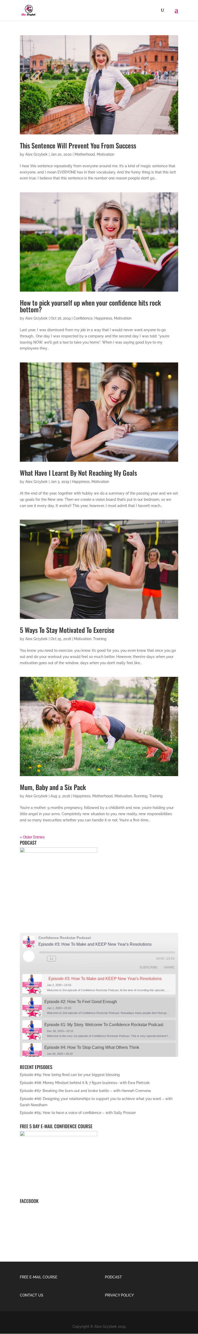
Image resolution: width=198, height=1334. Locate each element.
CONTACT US (31, 1295)
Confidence (83, 318)
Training (99, 639)
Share (169, 967)
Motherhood (85, 154)
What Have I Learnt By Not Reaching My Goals (78, 473)
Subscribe (148, 967)
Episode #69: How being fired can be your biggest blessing (70, 1075)
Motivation (105, 154)
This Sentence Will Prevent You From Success (78, 145)
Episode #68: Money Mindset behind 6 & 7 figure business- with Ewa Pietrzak (85, 1083)
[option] (99, 984)
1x (51, 958)
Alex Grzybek (36, 154)
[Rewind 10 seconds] (42, 958)
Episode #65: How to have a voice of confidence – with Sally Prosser (78, 1113)
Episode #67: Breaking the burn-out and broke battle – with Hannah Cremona (85, 1091)
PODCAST (113, 1277)
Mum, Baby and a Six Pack (53, 787)
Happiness (103, 318)
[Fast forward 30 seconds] (61, 958)
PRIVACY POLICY (120, 1295)
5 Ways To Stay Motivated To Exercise (67, 630)
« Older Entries (32, 837)
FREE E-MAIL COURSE (38, 1277)
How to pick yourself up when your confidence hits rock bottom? (90, 306)
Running (140, 796)
